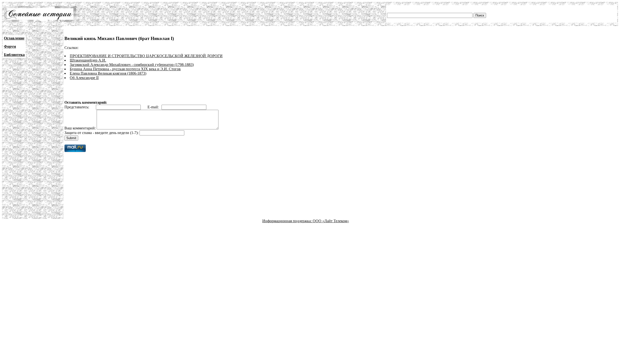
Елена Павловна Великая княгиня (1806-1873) (108, 73)
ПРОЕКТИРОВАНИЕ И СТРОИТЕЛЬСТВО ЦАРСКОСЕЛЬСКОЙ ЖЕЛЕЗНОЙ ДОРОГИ (146, 56)
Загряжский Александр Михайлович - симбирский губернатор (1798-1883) (132, 65)
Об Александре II (84, 78)
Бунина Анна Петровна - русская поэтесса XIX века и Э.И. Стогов (125, 69)
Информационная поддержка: (287, 221)
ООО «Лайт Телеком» (331, 221)
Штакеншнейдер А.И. (88, 60)
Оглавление (14, 38)
